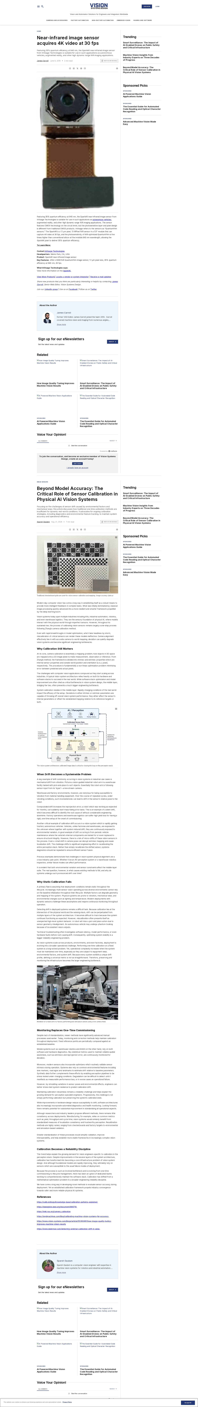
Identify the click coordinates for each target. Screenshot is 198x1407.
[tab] (43, 441)
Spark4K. (67, 271)
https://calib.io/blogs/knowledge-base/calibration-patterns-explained (67, 1202)
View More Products (46, 277)
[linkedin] (74, 68)
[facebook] (70, 68)
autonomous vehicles (102, 220)
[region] (77, 446)
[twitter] (77, 68)
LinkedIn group (51, 289)
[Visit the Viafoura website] (112, 451)
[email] (85, 68)
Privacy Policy (67, 1402)
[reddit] (81, 68)
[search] (42, 6)
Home (39, 31)
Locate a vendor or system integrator (72, 277)
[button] (38, 6)
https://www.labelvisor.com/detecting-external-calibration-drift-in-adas (68, 1229)
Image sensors (42, 482)
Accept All (188, 1402)
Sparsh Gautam (43, 522)
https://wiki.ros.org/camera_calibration (54, 1211)
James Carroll (42, 61)
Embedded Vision (123, 20)
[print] (117, 68)
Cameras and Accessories (57, 20)
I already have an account (77, 468)
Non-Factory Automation (103, 20)
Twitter (93, 289)
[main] (99, 1403)
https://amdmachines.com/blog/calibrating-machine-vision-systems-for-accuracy (73, 1216)
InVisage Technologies (55, 251)
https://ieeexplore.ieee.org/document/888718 (57, 1207)
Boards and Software (143, 20)
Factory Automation (80, 20)
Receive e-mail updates (100, 277)
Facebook (73, 289)
